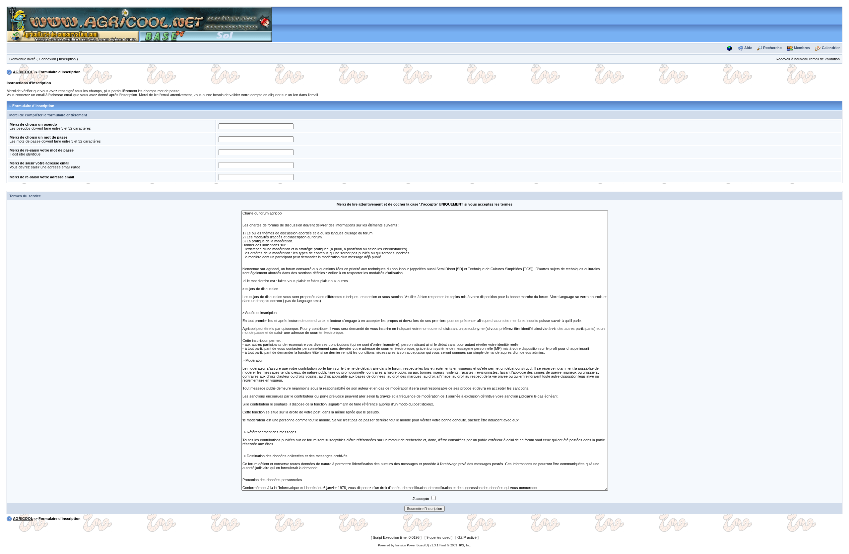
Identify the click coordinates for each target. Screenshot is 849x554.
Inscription (67, 59)
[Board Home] (139, 19)
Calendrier (831, 48)
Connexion (47, 59)
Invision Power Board (409, 545)
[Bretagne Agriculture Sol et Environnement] (206, 36)
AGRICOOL (23, 72)
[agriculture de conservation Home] (73, 36)
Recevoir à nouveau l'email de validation (808, 59)
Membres (802, 48)
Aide (748, 48)
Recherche (772, 48)
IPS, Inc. (465, 545)
